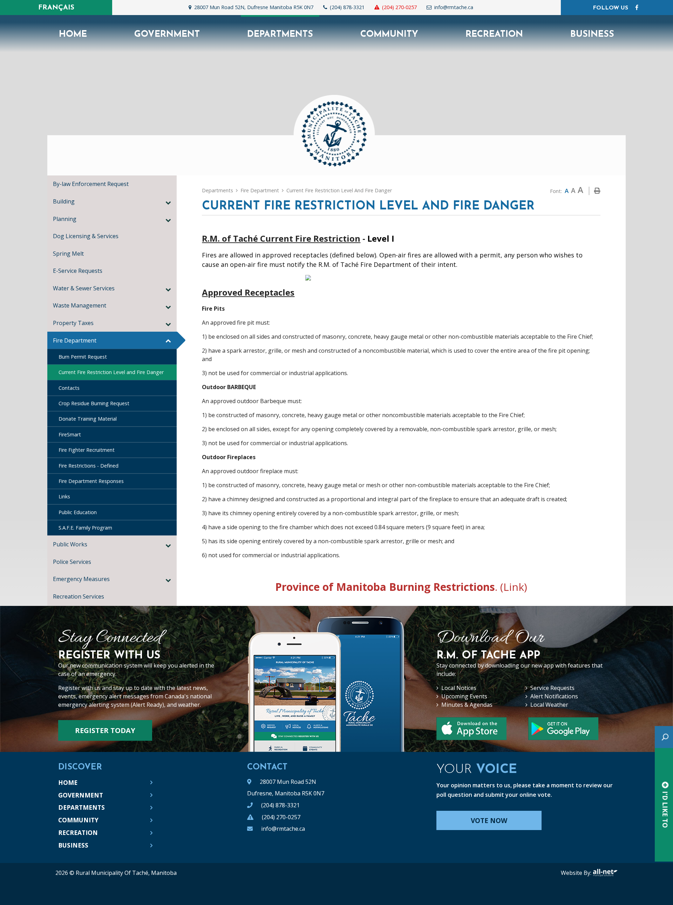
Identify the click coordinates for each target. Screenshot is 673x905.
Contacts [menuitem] (69, 388)
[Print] (597, 191)
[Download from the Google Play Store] (471, 728)
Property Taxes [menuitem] (73, 323)
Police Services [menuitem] (72, 562)
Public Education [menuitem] (78, 512)
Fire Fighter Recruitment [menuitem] (87, 450)
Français (56, 7)
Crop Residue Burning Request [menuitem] (94, 403)
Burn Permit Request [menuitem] (83, 356)
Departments (217, 190)
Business (73, 845)
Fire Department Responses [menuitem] (91, 481)
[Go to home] (336, 129)
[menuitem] (73, 34)
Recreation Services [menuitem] (80, 596)
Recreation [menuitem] (494, 34)
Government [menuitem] (167, 34)
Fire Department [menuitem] (74, 340)
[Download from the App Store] (563, 728)
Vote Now (489, 820)
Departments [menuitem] (280, 34)
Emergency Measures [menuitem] (81, 579)
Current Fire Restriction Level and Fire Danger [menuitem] (111, 372)
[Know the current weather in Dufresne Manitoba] (483, 8)
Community (78, 820)
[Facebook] (636, 7)
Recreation (78, 832)
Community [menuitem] (389, 34)
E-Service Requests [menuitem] (77, 271)
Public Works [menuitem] (70, 544)
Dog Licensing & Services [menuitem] (85, 236)
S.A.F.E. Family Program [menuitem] (85, 527)
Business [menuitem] (592, 34)
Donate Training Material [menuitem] (88, 418)
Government (80, 795)
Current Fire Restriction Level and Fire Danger (339, 190)
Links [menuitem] (64, 496)
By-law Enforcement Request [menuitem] (91, 184)
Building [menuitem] (64, 201)
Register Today (105, 730)
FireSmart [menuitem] (70, 434)
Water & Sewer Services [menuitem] (84, 288)
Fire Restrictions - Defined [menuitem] (88, 465)
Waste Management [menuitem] (79, 305)
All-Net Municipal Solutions (605, 873)
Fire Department (259, 190)
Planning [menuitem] (64, 219)
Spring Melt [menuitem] (68, 253)
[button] (168, 202)
